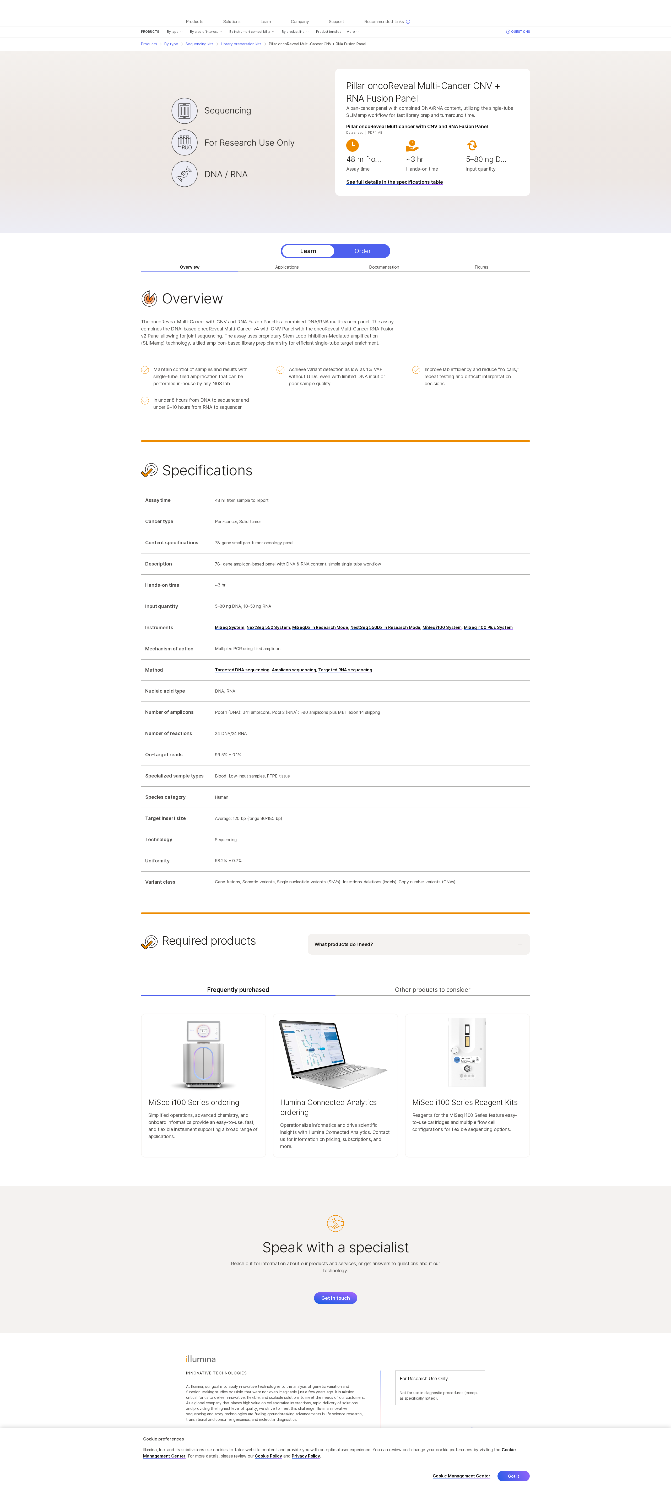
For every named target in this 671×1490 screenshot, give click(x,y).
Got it (513, 1476)
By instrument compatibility (249, 32)
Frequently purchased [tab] (238, 989)
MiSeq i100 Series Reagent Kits (465, 1102)
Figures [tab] (481, 267)
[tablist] (335, 251)
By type (172, 32)
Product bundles (328, 32)
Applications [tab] (287, 267)
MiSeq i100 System (442, 627)
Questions (520, 32)
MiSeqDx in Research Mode (320, 627)
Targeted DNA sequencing (242, 669)
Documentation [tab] (384, 267)
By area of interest (204, 32)
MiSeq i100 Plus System (488, 627)
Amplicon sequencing (294, 669)
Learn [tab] (308, 250)
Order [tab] (363, 250)
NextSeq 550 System (268, 627)
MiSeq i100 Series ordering (193, 1102)
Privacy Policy (306, 1456)
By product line (293, 32)
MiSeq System (229, 627)
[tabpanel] (335, 623)
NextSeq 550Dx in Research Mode (385, 627)
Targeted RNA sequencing (345, 669)
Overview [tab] (189, 267)
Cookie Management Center (461, 1475)
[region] (335, 1459)
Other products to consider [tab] (432, 989)
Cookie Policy (268, 1456)
